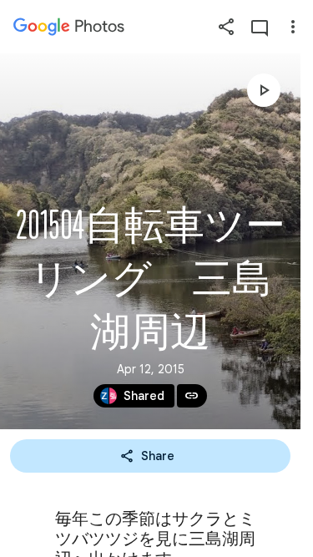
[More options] (293, 26)
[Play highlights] (264, 90)
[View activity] (259, 26)
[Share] (226, 26)
